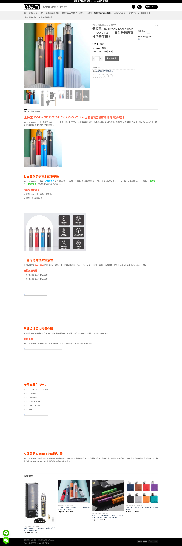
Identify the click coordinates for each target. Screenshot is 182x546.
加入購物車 (111, 58)
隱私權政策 (51, 540)
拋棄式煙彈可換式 (30, 17)
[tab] (25, 111)
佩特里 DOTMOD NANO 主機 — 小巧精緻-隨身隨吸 (142, 508)
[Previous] (27, 55)
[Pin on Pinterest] (107, 76)
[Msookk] (32, 6)
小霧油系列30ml (133, 13)
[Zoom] (26, 85)
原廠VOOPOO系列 (85, 13)
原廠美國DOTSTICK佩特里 (103, 13)
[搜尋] (133, 7)
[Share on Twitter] (98, 76)
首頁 (93, 25)
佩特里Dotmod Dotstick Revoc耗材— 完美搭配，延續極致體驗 (39, 529)
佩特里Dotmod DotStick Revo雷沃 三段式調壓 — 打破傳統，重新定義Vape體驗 (107, 516)
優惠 (25, 13)
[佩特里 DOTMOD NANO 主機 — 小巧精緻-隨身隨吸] (142, 491)
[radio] (95, 51)
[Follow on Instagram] (155, 1)
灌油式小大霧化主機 (45, 17)
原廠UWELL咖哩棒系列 (69, 13)
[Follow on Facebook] (152, 1)
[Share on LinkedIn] (111, 76)
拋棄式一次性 (145, 13)
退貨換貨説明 (42, 540)
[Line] (6, 533)
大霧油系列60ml (119, 13)
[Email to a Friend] (103, 76)
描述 (25, 111)
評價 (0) (37, 111)
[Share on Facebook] (94, 76)
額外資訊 (31, 111)
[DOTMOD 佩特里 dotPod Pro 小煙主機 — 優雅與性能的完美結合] (74, 491)
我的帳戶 (34, 540)
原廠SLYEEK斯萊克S (52, 13)
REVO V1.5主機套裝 (99, 48)
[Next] (86, 55)
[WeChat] (6, 540)
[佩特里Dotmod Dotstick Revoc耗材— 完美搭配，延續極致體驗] (40, 502)
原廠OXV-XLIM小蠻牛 (36, 13)
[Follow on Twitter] (157, 1)
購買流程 (46, 7)
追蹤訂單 (55, 7)
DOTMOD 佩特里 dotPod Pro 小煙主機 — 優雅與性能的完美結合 (73, 508)
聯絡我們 (63, 7)
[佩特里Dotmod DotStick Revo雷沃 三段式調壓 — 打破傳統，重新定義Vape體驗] (108, 495)
